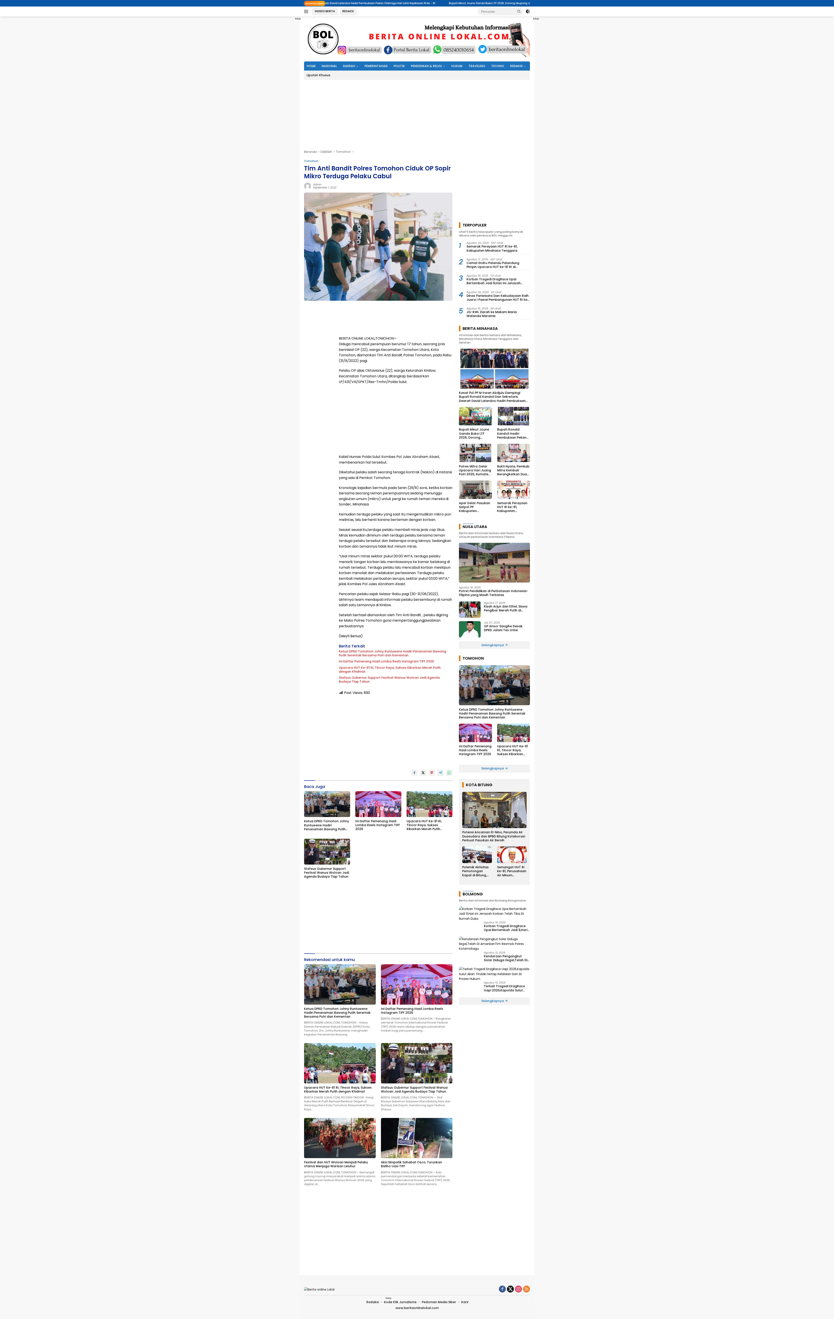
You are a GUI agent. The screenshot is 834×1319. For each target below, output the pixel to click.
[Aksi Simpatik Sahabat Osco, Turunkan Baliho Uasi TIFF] (417, 1138)
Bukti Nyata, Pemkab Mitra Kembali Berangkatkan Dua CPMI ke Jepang (513, 470)
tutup (298, 18)
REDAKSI (348, 11)
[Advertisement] (284, 82)
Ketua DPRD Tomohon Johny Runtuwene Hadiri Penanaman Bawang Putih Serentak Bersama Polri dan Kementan (392, 653)
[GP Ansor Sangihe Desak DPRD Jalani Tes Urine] (470, 629)
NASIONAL (329, 66)
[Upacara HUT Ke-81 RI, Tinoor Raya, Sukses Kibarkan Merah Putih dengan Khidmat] (430, 804)
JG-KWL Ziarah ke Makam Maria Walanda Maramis (492, 314)
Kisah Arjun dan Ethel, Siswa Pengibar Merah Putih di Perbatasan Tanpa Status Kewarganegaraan (505, 608)
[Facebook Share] (414, 772)
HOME (311, 66)
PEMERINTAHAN (375, 66)
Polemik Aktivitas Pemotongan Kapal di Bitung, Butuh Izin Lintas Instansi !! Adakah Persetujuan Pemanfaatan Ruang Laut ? (476, 871)
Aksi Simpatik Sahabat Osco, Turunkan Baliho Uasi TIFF (411, 1164)
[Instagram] (518, 1289)
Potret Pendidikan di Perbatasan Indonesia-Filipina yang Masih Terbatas (493, 593)
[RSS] (526, 1289)
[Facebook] (502, 1289)
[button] (519, 11)
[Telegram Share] (440, 772)
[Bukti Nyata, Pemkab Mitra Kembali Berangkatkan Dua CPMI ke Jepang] (513, 453)
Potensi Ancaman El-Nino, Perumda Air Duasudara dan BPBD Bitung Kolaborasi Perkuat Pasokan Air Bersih (493, 836)
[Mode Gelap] (528, 11)
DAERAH (349, 66)
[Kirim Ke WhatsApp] (449, 772)
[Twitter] (510, 1289)
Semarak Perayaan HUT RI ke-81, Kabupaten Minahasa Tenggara (492, 248)
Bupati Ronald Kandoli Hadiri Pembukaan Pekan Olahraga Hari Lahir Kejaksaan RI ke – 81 (522, 3)
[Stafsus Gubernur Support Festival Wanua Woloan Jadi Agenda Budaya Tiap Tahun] (327, 852)
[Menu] (307, 11)
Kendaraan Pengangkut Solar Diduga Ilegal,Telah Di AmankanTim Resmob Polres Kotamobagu (506, 958)
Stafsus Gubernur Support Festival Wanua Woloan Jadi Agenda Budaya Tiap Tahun (389, 679)
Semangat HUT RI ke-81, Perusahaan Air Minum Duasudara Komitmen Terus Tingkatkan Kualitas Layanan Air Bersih (511, 871)
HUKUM (456, 66)
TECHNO (497, 66)
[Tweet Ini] (423, 772)
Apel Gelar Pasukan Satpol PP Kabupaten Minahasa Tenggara (475, 507)
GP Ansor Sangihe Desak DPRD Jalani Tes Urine (503, 628)
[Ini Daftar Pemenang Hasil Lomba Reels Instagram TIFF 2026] (378, 804)
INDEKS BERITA (325, 11)
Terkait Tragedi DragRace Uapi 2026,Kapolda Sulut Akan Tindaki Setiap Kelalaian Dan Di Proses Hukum (504, 988)
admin (317, 184)
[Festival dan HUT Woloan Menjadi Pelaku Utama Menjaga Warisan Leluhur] (340, 1138)
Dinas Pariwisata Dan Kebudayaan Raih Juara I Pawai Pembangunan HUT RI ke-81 (498, 297)
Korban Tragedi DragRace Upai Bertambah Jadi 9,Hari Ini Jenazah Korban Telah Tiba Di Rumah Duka (494, 281)
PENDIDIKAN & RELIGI (426, 66)
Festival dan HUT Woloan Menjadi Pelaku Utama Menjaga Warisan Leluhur (336, 1164)
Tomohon (311, 161)
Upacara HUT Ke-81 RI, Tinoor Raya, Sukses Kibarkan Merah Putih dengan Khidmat (390, 670)
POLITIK (399, 66)
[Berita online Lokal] (417, 38)
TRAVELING (476, 66)
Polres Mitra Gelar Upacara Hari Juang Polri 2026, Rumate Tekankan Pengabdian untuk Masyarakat (475, 470)
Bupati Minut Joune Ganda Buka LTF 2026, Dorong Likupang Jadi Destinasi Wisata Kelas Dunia (389, 3)
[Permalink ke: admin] (307, 185)
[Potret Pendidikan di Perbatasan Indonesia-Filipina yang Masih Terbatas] (494, 563)
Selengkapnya (493, 645)
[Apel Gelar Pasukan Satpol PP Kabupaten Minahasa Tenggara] (475, 489)
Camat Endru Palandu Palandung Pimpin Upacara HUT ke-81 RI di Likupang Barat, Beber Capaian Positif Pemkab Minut (496, 265)
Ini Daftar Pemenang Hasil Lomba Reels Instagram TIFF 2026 (386, 661)
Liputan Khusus (318, 75)
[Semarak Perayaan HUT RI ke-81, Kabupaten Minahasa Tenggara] (513, 489)
